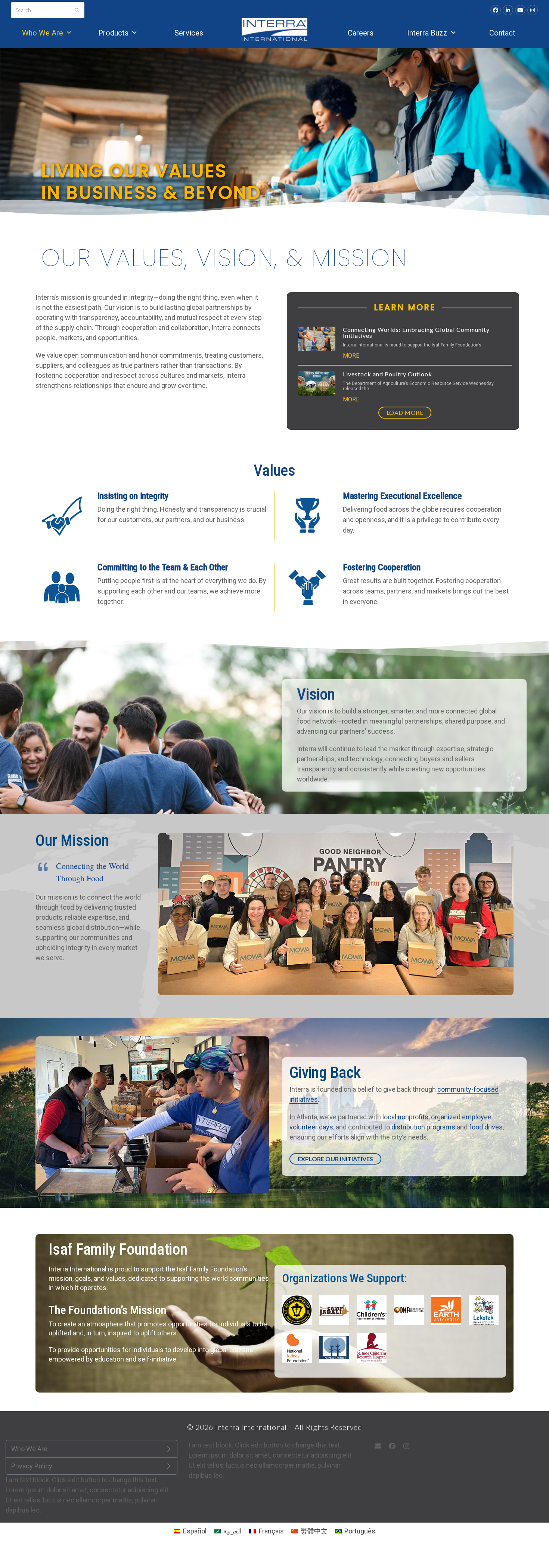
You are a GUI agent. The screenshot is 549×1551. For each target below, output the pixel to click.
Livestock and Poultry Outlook (387, 373)
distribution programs (423, 1127)
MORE (351, 355)
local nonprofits (405, 1117)
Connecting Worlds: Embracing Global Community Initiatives (416, 332)
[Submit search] (77, 10)
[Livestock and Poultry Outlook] (316, 383)
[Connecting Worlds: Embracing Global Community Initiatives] (316, 338)
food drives (486, 1127)
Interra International (251, 1427)
